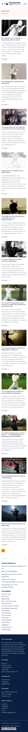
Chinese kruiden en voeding (10, 606)
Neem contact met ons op (9, 672)
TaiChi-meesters (7, 620)
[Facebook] (3, 728)
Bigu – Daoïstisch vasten (9, 601)
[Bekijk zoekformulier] (5, 3)
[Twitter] (6, 728)
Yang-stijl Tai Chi (7, 627)
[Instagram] (9, 728)
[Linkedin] (15, 728)
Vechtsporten (6, 610)
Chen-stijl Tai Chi (7, 603)
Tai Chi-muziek (6, 615)
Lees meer (5, 59)
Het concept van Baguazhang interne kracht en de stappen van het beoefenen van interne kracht (14, 304)
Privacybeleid (5, 726)
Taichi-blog (5, 618)
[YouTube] (12, 728)
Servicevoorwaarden (15, 726)
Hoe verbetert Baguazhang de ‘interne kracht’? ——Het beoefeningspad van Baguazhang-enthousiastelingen (13, 434)
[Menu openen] (3, 3)
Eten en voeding (6, 694)
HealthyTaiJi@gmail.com (9, 712)
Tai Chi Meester (6, 613)
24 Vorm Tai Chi (6, 594)
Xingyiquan (5, 625)
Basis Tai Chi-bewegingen (9, 571)
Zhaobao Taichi (6, 665)
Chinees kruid (6, 696)
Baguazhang (5, 599)
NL (26, 4)
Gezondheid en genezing (9, 608)
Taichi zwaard (6, 622)
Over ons (4, 663)
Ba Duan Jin (5, 596)
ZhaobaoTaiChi (6, 629)
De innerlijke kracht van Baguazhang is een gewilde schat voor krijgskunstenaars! (13, 217)
